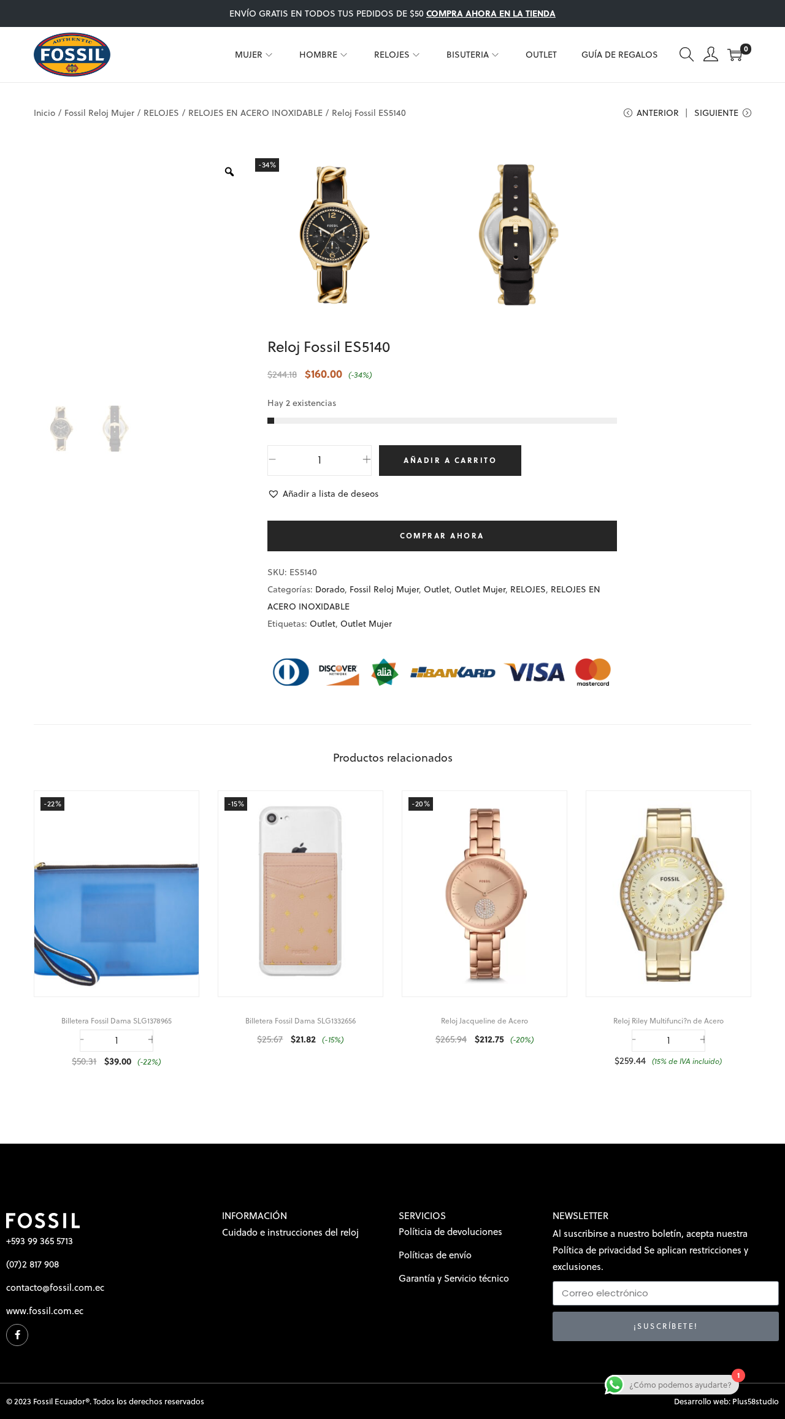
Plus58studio (755, 1401)
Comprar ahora (442, 535)
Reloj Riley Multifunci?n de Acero (668, 1020)
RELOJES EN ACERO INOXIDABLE (255, 113)
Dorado (330, 589)
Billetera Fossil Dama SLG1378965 (116, 1020)
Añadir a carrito (450, 460)
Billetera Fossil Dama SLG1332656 (300, 1020)
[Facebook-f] (17, 1335)
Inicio (44, 113)
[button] (322, 493)
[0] (734, 54)
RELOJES (161, 113)
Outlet (437, 589)
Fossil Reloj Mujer (99, 113)
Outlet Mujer (479, 589)
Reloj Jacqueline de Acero (484, 1020)
